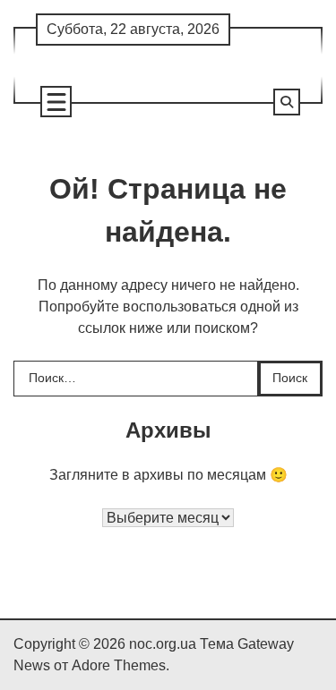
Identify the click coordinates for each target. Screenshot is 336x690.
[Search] (286, 102)
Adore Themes (119, 665)
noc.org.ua (162, 644)
